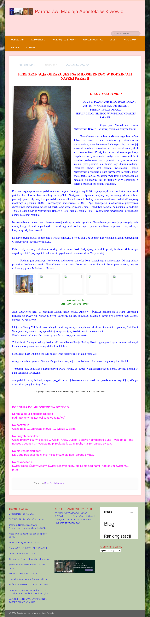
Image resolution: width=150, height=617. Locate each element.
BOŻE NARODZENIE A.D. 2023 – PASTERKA (28, 584)
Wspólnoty (130, 39)
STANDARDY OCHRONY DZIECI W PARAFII (28, 548)
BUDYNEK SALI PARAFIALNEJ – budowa (27, 519)
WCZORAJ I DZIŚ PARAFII (64, 39)
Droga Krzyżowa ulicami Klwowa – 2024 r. (28, 579)
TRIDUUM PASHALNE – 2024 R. (23, 573)
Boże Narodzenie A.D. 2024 (22, 513)
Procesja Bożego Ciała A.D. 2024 (24, 542)
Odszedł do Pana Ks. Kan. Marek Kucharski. (29, 559)
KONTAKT (31, 47)
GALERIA (15, 47)
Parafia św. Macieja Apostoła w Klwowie (79, 11)
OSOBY (113, 39)
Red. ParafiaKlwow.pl (27, 65)
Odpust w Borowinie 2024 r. (22, 553)
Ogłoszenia (17, 39)
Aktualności (38, 39)
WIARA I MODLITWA (93, 39)
